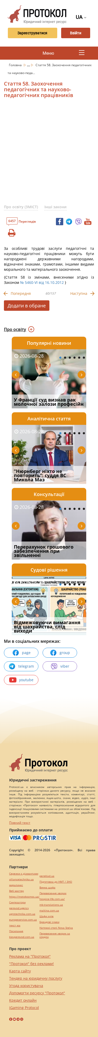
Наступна (78, 293)
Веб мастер (16, 891)
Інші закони (55, 206)
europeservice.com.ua (23, 919)
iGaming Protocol (24, 1007)
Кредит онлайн (23, 1000)
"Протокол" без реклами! (31, 963)
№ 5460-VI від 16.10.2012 (42, 282)
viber (64, 666)
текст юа (14, 925)
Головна (15, 65)
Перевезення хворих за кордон (54, 935)
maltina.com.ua (49, 910)
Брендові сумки (49, 922)
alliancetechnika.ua (21, 879)
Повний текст (19, 822)
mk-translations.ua (51, 904)
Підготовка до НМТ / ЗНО (55, 881)
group (65, 652)
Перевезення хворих (52, 893)
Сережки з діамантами (23, 873)
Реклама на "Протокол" (30, 956)
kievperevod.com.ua (21, 937)
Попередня (21, 293)
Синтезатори (17, 902)
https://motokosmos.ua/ (24, 896)
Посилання (16, 931)
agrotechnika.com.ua (22, 914)
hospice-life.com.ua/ (52, 899)
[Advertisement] (49, 153)
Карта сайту (20, 970)
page (26, 652)
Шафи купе (46, 916)
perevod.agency (19, 908)
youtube (26, 679)
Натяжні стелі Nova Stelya (56, 927)
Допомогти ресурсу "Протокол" (37, 992)
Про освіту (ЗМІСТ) (21, 206)
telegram (26, 666)
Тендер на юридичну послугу (35, 978)
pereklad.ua (46, 876)
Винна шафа (47, 887)
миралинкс (16, 885)
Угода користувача (26, 985)
